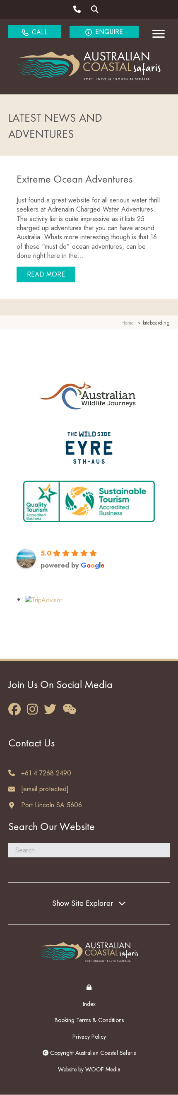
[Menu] (158, 34)
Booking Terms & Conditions (89, 1020)
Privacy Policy (89, 1036)
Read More (51, 274)
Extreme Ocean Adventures (74, 179)
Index (89, 1004)
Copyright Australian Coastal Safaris (92, 1053)
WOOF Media (102, 1069)
